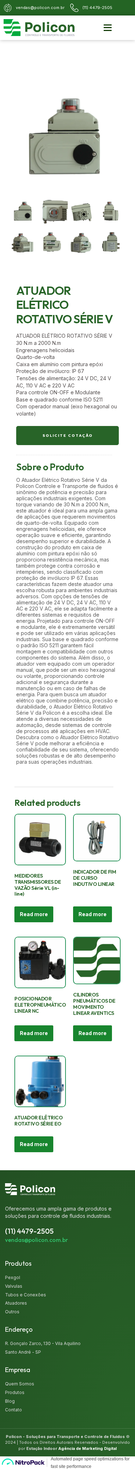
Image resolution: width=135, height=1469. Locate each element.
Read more (34, 914)
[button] (107, 28)
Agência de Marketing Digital (87, 1448)
